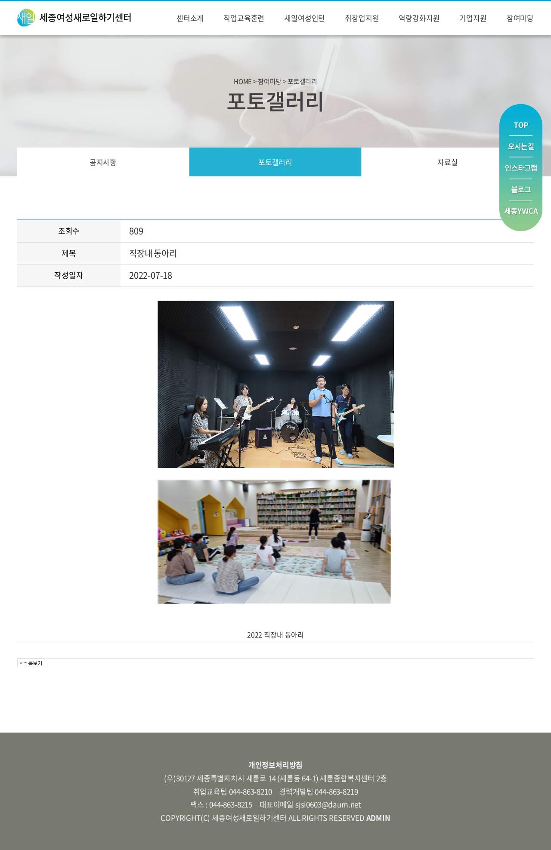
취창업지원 (362, 17)
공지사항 (103, 162)
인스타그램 (520, 168)
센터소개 (190, 17)
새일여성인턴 (304, 17)
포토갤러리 (275, 162)
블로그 (520, 190)
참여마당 (520, 17)
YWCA (520, 216)
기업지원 (472, 17)
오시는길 (520, 146)
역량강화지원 (419, 17)
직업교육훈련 (243, 17)
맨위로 (520, 119)
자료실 (447, 162)
